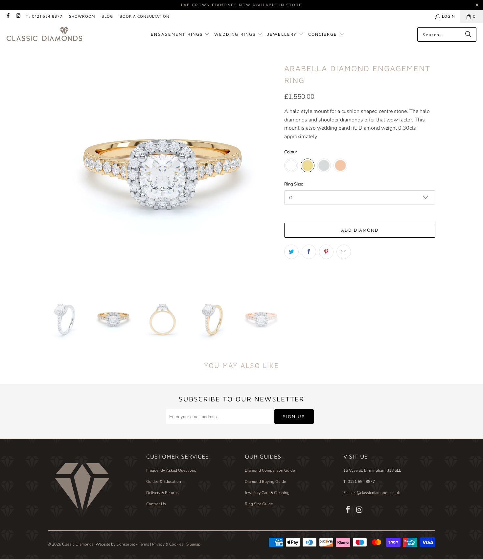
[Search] (468, 34)
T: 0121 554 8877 (44, 16)
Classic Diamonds (78, 544)
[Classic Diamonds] (44, 34)
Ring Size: (293, 184)
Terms (144, 544)
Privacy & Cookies (167, 544)
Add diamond (360, 230)
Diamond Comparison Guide (270, 470)
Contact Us (156, 503)
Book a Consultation (145, 16)
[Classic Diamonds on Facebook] (8, 16)
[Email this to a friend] (343, 252)
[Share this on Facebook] (309, 252)
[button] (180, 34)
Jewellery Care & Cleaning (267, 492)
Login (448, 16)
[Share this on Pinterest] (326, 252)
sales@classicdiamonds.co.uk (373, 492)
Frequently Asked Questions (171, 470)
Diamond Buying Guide (265, 481)
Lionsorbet (125, 544)
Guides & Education (163, 481)
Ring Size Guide (259, 503)
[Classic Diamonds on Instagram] (18, 16)
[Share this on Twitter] (291, 252)
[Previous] (52, 171)
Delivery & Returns (162, 492)
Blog (107, 16)
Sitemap (193, 544)
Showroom (82, 16)
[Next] (272, 171)
